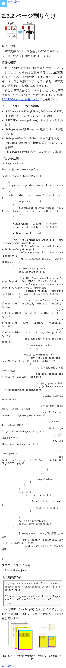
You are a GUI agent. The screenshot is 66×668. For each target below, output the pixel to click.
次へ (17, 1)
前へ (11, 1)
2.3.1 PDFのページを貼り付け (20, 99)
